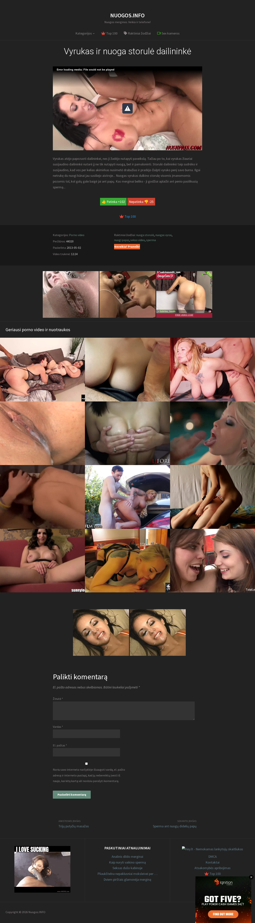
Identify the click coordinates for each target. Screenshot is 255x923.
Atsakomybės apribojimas (213, 868)
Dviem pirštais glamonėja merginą (127, 879)
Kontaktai (213, 862)
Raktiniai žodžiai (139, 33)
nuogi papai (121, 240)
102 (122, 202)
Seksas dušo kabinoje (127, 868)
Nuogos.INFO (127, 15)
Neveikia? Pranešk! (127, 246)
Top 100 (111, 33)
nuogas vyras (163, 235)
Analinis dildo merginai (127, 856)
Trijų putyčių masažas (73, 826)
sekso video (137, 240)
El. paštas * (60, 745)
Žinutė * (58, 699)
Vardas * (58, 727)
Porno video (76, 235)
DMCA (212, 856)
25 (151, 202)
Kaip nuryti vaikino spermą (127, 862)
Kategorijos (83, 33)
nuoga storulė (145, 235)
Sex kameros (170, 33)
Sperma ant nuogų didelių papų (175, 826)
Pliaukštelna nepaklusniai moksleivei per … (127, 874)
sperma (151, 240)
